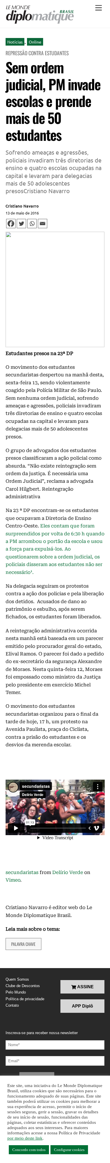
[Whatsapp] (32, 223)
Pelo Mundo (16, 992)
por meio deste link (25, 1138)
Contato (12, 1005)
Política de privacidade (25, 999)
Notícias (15, 41)
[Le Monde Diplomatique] (40, 14)
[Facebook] (11, 223)
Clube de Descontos (23, 986)
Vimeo (13, 880)
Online (35, 41)
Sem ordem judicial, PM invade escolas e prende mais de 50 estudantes (53, 101)
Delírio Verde (67, 872)
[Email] (42, 223)
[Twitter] (21, 223)
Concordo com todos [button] (28, 1150)
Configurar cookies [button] (69, 1150)
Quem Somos (17, 979)
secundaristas (22, 872)
